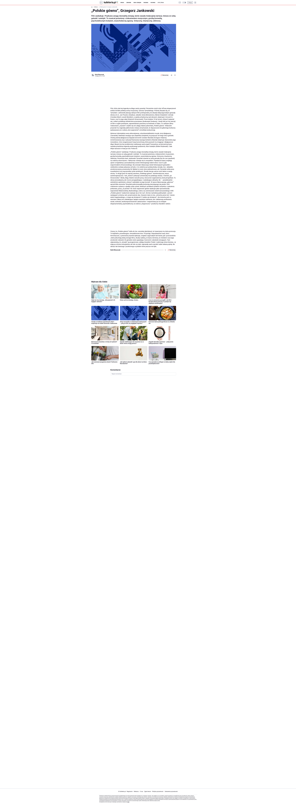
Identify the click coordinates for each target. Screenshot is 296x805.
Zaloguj (190, 2)
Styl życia (161, 2)
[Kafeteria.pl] (112, 2)
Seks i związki (137, 2)
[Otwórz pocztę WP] (180, 2)
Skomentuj (165, 75)
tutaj (128, 801)
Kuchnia (153, 2)
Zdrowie (128, 2)
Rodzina (146, 2)
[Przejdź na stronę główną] (101, 3)
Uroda (122, 2)
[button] (184, 2)
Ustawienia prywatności (171, 791)
